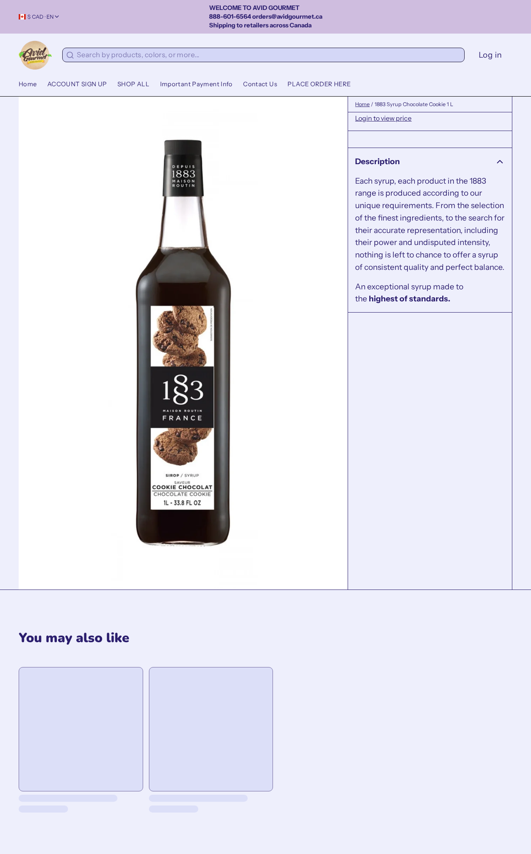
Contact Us (260, 84)
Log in (490, 55)
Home (28, 84)
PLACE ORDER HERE (319, 84)
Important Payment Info (196, 84)
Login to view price (383, 118)
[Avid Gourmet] (35, 55)
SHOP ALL (133, 84)
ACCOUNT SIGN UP (77, 84)
